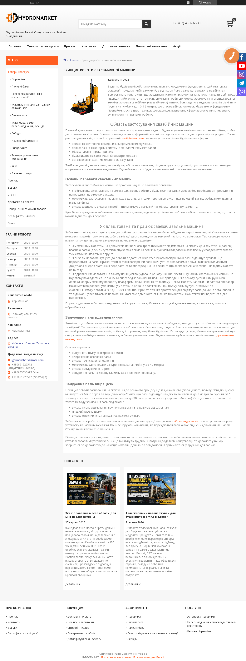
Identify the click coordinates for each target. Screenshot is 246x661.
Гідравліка (18, 79)
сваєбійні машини (133, 138)
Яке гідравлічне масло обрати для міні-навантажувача (90, 515)
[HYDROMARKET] (32, 17)
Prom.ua (142, 653)
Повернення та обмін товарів (27, 209)
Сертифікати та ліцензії (23, 633)
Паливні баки (20, 86)
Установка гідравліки (201, 616)
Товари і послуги (19, 72)
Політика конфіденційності (148, 657)
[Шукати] (146, 24)
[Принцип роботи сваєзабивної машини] (84, 97)
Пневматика (19, 115)
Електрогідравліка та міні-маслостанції (152, 633)
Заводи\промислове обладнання (25, 157)
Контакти (88, 46)
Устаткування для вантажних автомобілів (31, 106)
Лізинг (12, 223)
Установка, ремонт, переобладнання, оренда (28, 124)
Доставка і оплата (116, 46)
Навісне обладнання (25, 140)
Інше (14, 166)
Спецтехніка (19, 148)
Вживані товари (22, 173)
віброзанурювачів (186, 421)
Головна (15, 46)
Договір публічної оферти (84, 639)
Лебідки (17, 133)
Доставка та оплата (21, 202)
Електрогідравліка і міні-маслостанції (27, 95)
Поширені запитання (151, 46)
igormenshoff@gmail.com (28, 360)
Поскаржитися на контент (116, 657)
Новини (74, 60)
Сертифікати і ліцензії (22, 216)
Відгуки (12, 187)
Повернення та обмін (81, 633)
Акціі (176, 46)
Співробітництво (78, 627)
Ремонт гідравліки (199, 631)
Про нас (70, 46)
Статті (12, 194)
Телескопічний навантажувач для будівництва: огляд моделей (150, 515)
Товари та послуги (41, 46)
